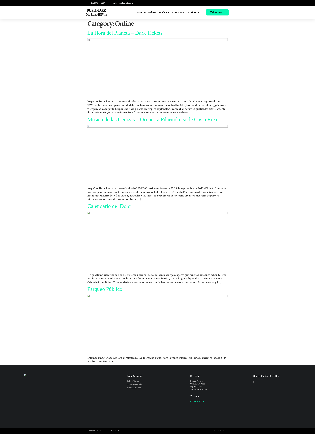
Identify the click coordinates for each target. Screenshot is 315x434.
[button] (202, 3)
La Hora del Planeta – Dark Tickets (124, 33)
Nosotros (141, 12)
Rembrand (164, 12)
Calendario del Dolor (109, 206)
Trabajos (152, 12)
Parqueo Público (104, 289)
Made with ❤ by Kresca (220, 431)
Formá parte (192, 12)
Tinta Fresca (178, 12)
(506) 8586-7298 (197, 401)
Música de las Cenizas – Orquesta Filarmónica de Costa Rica (152, 119)
